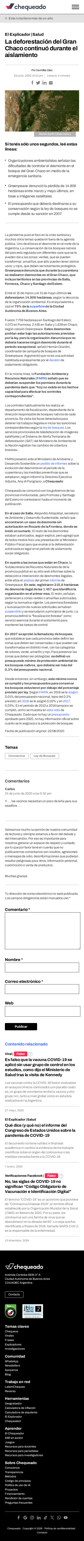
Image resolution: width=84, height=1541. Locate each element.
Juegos (9, 1442)
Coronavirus (16, 755)
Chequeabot (13, 1421)
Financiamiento (15, 1493)
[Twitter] (53, 1518)
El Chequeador (14, 1433)
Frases (9, 1340)
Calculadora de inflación (20, 1407)
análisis (28, 580)
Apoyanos (11, 1370)
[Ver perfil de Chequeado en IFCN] (10, 1311)
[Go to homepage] (32, 7)
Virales (9, 1335)
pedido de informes (53, 463)
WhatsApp (11, 1361)
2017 (66, 701)
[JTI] (32, 1311)
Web (9, 1003)
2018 (25, 701)
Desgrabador (13, 1403)
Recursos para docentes (20, 1446)
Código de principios (18, 1480)
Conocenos (12, 1467)
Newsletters (12, 1365)
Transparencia (14, 1472)
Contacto (14, 1294)
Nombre (14, 959)
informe (55, 580)
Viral (8, 1054)
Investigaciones (15, 1348)
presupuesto (60, 714)
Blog (8, 1374)
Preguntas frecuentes (18, 1502)
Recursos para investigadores (24, 1455)
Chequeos (11, 1331)
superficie (37, 306)
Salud (38, 34)
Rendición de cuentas (18, 1498)
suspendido (13, 611)
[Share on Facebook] (33, 83)
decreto (54, 360)
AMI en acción (14, 1437)
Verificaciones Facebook (24, 1175)
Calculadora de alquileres (21, 1412)
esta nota (53, 710)
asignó (73, 692)
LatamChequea (15, 1386)
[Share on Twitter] (38, 83)
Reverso (10, 1391)
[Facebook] (20, 1518)
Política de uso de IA (18, 1485)
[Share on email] (50, 83)
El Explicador (17, 34)
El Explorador (13, 1416)
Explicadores (13, 1344)
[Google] (26, 1518)
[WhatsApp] (60, 1518)
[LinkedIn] (40, 1518)
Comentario (17, 909)
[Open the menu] (75, 7)
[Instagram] (33, 1518)
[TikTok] (47, 1518)
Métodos (10, 1476)
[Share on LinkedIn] (45, 83)
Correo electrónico (24, 981)
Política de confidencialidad (59, 1528)
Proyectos (11, 1489)
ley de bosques (53, 427)
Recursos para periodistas (21, 1451)
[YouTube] (65, 1518)
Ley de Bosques (44, 755)
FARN (41, 378)
